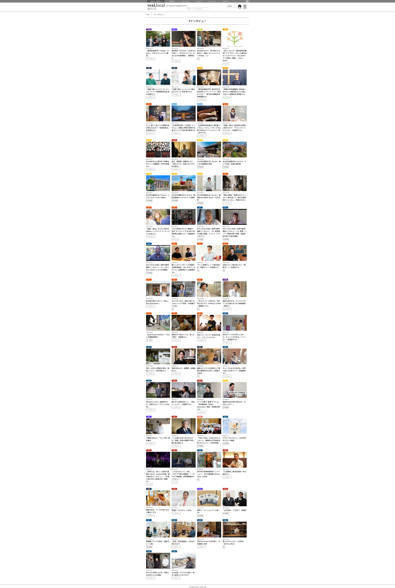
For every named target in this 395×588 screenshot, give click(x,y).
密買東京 (172, 1)
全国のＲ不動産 (155, 1)
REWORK (226, 1)
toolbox (199, 1)
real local (212, 1)
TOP (147, 14)
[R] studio (185, 1)
